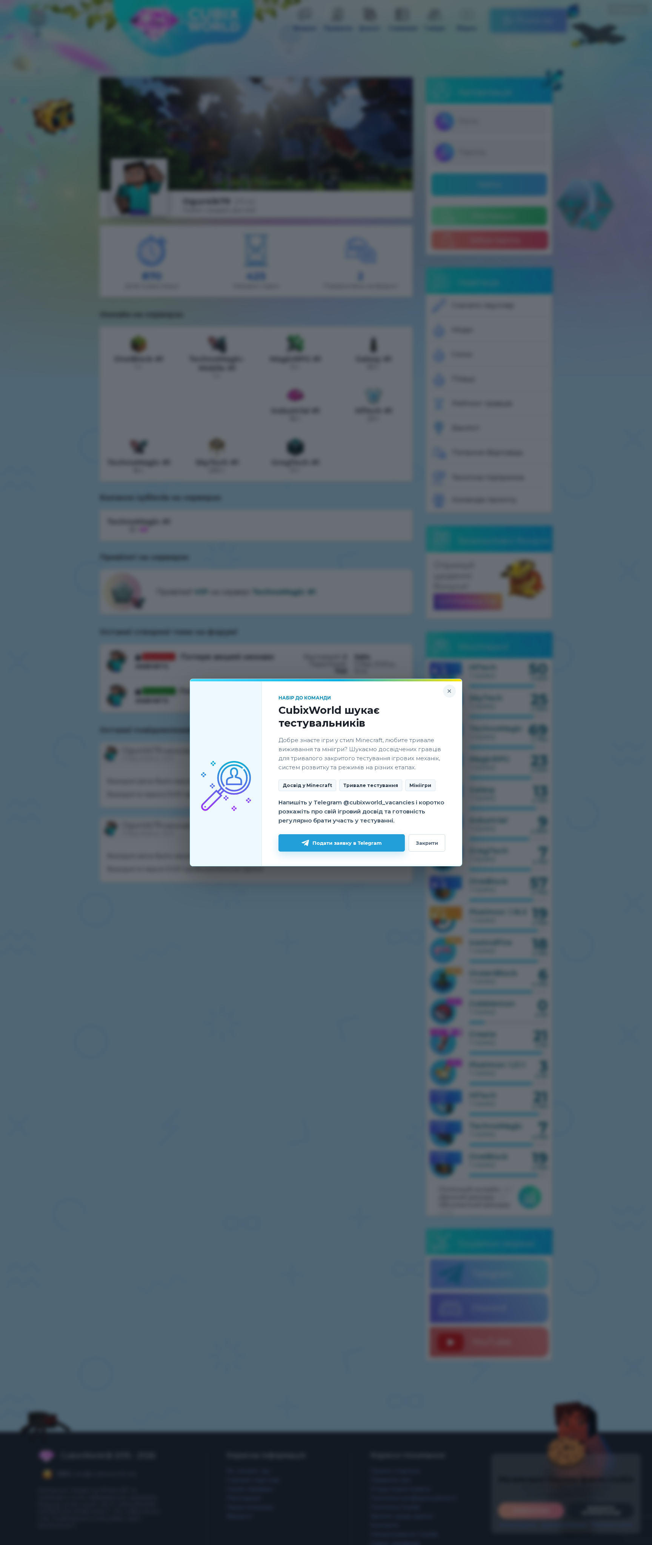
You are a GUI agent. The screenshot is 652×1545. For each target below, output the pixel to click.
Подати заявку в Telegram (347, 843)
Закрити (427, 843)
